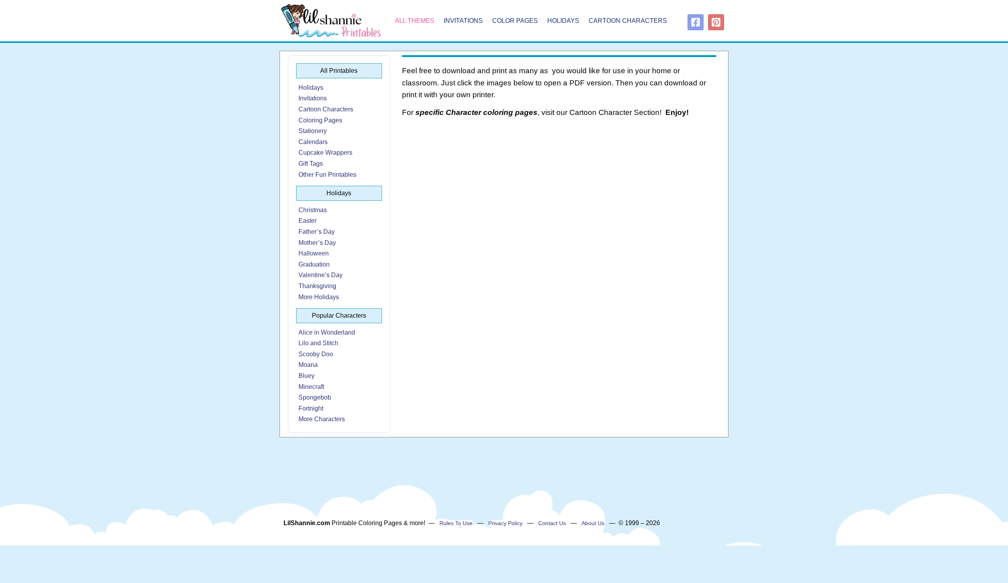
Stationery (312, 131)
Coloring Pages (320, 120)
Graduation (314, 264)
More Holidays (318, 297)
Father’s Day (316, 231)
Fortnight (310, 408)
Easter (307, 220)
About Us (593, 523)
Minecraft (311, 386)
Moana (308, 364)
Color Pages (515, 20)
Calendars (313, 142)
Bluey (306, 375)
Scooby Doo (315, 354)
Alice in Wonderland (326, 332)
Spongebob (314, 397)
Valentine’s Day (320, 275)
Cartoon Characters (628, 20)
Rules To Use (455, 523)
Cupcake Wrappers (325, 152)
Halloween (313, 253)
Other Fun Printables (327, 174)
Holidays (563, 20)
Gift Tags (310, 163)
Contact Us (552, 523)
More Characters (321, 419)
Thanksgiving (317, 286)
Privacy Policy (505, 523)
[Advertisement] (559, 187)
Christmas (312, 210)
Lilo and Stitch (318, 343)
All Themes (414, 20)
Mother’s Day (317, 242)
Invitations (463, 20)
